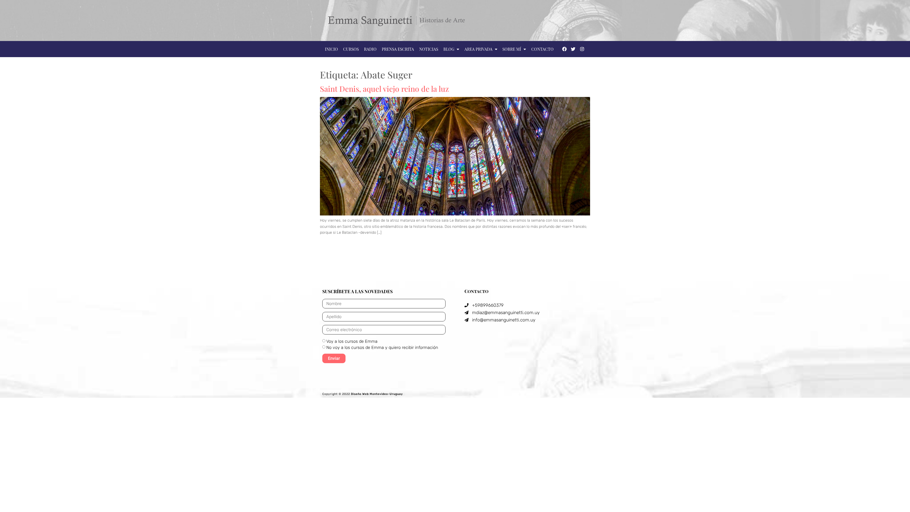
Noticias (428, 49)
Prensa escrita (398, 49)
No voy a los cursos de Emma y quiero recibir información (382, 347)
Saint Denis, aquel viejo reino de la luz (384, 88)
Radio (370, 49)
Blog (448, 49)
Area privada (478, 49)
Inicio (331, 49)
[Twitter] (573, 48)
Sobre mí (511, 49)
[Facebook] (564, 48)
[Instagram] (582, 48)
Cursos (351, 49)
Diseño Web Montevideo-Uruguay (377, 394)
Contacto (542, 49)
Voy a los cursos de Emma (352, 341)
